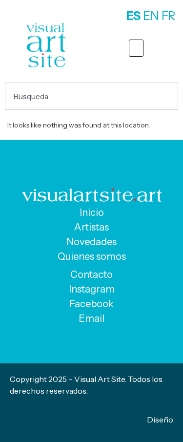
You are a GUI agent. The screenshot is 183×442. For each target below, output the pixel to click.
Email (91, 318)
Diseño (160, 419)
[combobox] (91, 96)
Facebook (91, 304)
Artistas (91, 227)
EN (151, 16)
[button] (136, 48)
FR (169, 16)
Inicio (92, 212)
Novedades (91, 242)
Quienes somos (92, 256)
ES (133, 16)
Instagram (92, 289)
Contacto (91, 274)
